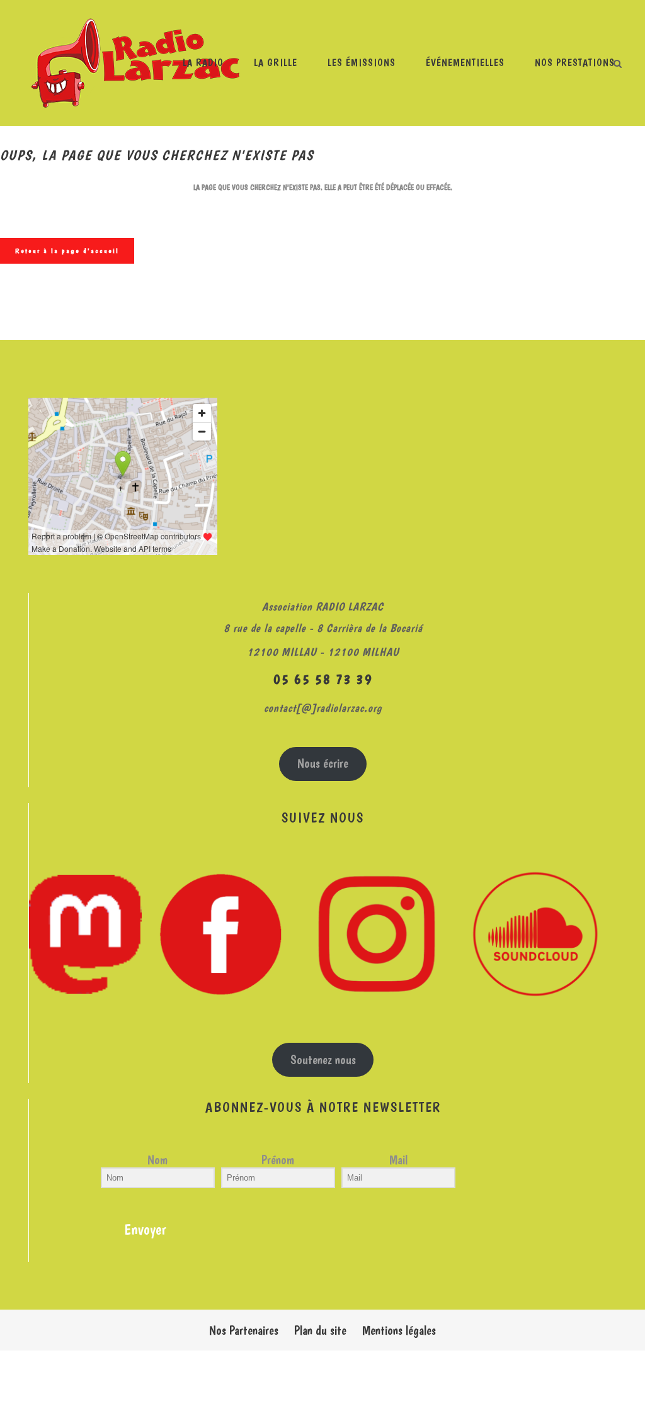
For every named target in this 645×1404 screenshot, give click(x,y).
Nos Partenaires (243, 1330)
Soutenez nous (323, 1059)
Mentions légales (399, 1330)
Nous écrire (322, 763)
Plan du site (320, 1330)
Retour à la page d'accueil (67, 251)
